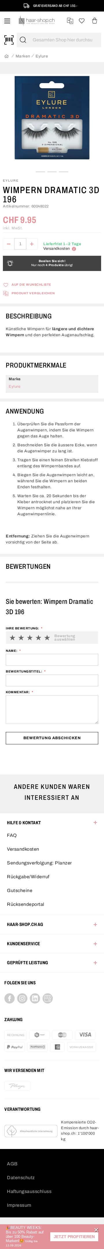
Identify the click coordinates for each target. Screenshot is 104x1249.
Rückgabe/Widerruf (28, 876)
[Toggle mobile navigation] (7, 21)
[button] (74, 1236)
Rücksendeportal (25, 904)
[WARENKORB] (95, 20)
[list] (52, 122)
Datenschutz (21, 1177)
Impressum (19, 1205)
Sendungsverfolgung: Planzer (39, 862)
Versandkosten (23, 849)
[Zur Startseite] (6, 56)
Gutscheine (19, 890)
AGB (12, 1163)
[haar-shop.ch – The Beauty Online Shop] (37, 21)
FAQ (12, 835)
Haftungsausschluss (29, 1191)
